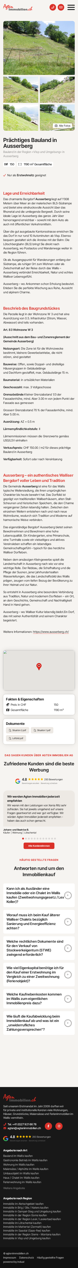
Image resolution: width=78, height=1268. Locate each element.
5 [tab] (35, 839)
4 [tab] (32, 839)
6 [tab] (37, 839)
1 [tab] (23, 839)
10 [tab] (49, 839)
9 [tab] (46, 839)
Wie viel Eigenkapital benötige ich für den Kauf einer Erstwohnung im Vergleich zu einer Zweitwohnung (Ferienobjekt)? (35, 974)
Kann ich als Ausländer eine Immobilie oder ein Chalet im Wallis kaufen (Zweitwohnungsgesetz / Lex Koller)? (35, 895)
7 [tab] (40, 839)
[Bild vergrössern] (39, 48)
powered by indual (13, 1261)
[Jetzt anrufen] (53, 7)
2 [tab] (26, 839)
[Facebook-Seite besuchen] (48, 1126)
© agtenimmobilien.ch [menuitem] (16, 1253)
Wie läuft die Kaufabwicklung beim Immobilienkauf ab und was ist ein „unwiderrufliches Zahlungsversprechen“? (33, 1023)
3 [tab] (29, 839)
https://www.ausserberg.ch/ (51, 632)
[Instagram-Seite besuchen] (59, 1126)
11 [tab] (52, 839)
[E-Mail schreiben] (61, 7)
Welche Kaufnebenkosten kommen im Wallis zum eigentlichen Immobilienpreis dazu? (34, 998)
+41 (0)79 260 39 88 (41, 1163)
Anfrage (67, 1163)
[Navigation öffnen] (71, 7)
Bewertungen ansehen (30, 783)
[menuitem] (9, 1257)
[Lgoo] (17, 7)
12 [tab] (55, 839)
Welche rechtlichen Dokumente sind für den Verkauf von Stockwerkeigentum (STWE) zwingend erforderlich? (35, 948)
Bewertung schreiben (49, 783)
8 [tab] (43, 839)
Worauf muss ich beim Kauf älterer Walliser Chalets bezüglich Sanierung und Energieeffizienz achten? (33, 921)
